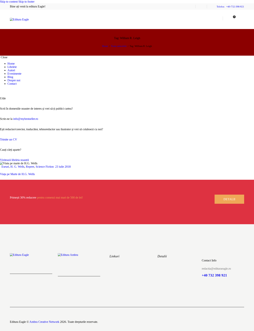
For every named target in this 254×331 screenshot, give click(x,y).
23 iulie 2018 (63, 166)
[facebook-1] (2, 90)
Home (105, 46)
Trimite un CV (8, 139)
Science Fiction (45, 166)
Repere (30, 166)
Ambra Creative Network (44, 321)
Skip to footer (26, 1)
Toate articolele (119, 46)
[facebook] (201, 6)
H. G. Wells (17, 166)
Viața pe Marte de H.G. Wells (17, 174)
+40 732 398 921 (214, 275)
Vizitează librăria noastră (14, 159)
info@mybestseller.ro (25, 118)
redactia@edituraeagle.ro (216, 268)
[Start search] (241, 18)
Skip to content (9, 1)
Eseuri (5, 166)
